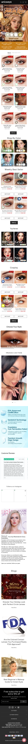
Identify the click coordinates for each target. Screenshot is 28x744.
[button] (25, 496)
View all (14, 222)
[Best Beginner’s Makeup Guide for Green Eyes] (14, 664)
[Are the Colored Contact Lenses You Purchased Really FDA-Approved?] (14, 624)
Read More (14, 607)
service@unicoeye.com (17, 724)
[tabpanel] (14, 23)
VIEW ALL (13, 132)
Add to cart (7, 194)
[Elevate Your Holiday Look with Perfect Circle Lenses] (14, 586)
